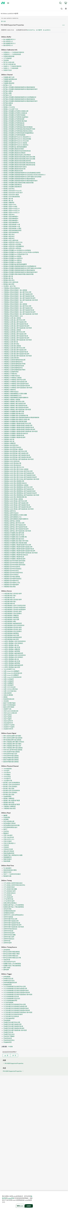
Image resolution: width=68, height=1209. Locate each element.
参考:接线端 (6, 976)
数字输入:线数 (7, 93)
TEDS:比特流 (7, 776)
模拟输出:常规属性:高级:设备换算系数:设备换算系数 (18, 274)
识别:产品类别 (7, 715)
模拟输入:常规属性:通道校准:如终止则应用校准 (17, 155)
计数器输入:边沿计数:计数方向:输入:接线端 (15, 469)
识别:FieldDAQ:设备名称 (10, 713)
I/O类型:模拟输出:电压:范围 (11, 635)
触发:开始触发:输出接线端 (10, 759)
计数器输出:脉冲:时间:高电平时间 (13, 572)
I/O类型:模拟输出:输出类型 (11, 639)
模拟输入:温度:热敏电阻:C (10, 220)
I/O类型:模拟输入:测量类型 (11, 615)
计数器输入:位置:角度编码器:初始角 (13, 366)
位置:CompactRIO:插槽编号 (11, 675)
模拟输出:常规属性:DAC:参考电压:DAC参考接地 (17, 250)
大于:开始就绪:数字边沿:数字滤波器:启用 (15, 988)
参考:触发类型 (7, 984)
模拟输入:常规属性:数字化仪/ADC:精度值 (15, 143)
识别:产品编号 (7, 719)
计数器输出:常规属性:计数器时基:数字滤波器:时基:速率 (19, 551)
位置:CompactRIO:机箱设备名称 (12, 677)
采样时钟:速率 (7, 943)
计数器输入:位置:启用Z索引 (11, 358)
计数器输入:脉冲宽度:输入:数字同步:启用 (15, 451)
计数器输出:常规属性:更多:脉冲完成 (13, 535)
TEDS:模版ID (6, 774)
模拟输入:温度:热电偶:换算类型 (12, 230)
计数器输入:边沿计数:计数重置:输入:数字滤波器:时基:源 (19, 491)
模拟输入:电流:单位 (9, 236)
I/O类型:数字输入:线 (9, 597)
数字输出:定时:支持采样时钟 (11, 790)
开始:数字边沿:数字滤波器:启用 (12, 1024)
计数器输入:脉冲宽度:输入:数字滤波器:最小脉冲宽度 (18, 459)
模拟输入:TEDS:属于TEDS (10, 109)
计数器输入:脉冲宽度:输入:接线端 (13, 449)
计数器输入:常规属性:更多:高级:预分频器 (15, 421)
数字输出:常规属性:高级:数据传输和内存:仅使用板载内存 (19, 97)
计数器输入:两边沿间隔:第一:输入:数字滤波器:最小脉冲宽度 (20, 300)
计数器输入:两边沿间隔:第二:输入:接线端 (15, 304)
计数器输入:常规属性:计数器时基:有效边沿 (15, 433)
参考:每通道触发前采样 (10, 982)
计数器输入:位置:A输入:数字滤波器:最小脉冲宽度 (17, 328)
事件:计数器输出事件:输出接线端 (12, 748)
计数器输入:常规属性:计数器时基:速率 (14, 437)
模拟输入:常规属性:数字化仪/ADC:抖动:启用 (16, 141)
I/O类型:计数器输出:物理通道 (11, 663)
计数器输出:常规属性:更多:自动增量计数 (15, 537)
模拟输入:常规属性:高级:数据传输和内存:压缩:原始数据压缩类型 (21, 173)
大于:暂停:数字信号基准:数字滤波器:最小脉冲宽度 (17, 1012)
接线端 (5, 697)
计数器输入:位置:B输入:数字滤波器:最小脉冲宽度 (17, 340)
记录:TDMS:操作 (8, 835)
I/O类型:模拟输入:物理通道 (11, 617)
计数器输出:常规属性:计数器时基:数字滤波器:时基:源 (18, 549)
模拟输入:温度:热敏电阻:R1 (11, 222)
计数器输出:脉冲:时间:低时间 (11, 566)
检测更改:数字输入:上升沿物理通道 (13, 905)
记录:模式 (6, 847)
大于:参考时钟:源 (8, 899)
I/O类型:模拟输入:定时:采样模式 (12, 613)
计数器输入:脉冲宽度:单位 (10, 445)
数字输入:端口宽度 (8, 788)
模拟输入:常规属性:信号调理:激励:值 (13, 123)
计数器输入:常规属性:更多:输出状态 (13, 413)
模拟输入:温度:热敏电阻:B (10, 218)
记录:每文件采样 (8, 849)
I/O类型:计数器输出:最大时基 (11, 661)
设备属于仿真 (7, 709)
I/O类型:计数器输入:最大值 (11, 645)
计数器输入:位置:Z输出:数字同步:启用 (14, 348)
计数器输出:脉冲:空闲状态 (10, 574)
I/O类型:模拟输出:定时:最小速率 (12, 629)
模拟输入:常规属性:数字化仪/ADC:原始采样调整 (17, 139)
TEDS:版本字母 (7, 780)
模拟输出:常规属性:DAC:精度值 (12, 256)
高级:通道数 (6, 861)
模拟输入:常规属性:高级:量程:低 (12, 184)
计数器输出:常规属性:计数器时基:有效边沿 (15, 555)
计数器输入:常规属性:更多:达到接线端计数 (15, 415)
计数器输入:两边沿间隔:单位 (11, 288)
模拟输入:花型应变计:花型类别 (12, 248)
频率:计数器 (6, 967)
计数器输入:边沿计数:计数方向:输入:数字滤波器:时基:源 (19, 475)
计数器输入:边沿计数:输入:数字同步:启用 (15, 501)
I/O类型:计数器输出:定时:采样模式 (13, 657)
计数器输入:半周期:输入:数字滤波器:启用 (15, 381)
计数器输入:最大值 (8, 439)
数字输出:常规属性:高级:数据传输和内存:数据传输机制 (19, 99)
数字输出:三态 (7, 95)
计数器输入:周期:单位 (9, 389)
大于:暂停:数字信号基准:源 (11, 1016)
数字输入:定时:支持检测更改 (11, 782)
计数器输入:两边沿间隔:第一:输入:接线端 (15, 290)
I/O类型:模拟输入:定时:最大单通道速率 (14, 607)
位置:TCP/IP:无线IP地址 (10, 691)
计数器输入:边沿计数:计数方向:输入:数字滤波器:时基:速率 (20, 477)
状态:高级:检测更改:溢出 (10, 827)
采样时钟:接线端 (8, 917)
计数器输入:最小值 (8, 441)
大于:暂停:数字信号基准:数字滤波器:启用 (15, 1006)
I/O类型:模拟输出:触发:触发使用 (12, 637)
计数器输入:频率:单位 (9, 511)
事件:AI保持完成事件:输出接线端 (12, 738)
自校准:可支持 (7, 70)
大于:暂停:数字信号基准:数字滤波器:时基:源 (16, 1008)
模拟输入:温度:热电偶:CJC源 (11, 226)
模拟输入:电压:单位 (9, 234)
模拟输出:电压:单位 (9, 280)
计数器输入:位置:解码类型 (10, 371)
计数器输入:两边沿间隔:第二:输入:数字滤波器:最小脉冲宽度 (20, 314)
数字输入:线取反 (8, 91)
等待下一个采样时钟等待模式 (12, 874)
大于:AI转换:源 (7, 895)
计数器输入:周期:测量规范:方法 (12, 395)
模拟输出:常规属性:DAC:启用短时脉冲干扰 (15, 254)
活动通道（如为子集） (10, 286)
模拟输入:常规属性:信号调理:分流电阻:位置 (15, 111)
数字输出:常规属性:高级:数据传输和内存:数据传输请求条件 (20, 101)
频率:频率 (6, 969)
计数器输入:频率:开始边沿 (10, 513)
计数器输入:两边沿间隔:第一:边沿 (13, 302)
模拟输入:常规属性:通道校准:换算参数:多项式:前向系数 (19, 157)
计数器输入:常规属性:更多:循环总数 (13, 411)
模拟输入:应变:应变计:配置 (11, 194)
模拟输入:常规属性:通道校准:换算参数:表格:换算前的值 (19, 163)
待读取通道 (6, 817)
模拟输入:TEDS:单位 (9, 107)
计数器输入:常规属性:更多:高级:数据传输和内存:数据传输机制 (21, 417)
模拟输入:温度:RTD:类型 (10, 206)
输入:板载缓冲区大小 (9, 39)
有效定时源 (6, 959)
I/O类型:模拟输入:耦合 (9, 621)
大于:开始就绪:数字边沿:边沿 (11, 998)
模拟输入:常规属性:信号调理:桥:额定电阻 (15, 121)
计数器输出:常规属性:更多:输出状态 (13, 539)
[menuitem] (60, 3)
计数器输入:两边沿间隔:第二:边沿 (13, 316)
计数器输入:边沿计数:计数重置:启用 (13, 481)
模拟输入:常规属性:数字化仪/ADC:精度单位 (15, 145)
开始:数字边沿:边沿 (9, 1034)
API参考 (39, 30)
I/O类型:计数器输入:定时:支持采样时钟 (14, 641)
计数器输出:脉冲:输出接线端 (11, 576)
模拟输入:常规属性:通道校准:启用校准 (14, 153)
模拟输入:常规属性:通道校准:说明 (13, 171)
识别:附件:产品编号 (9, 727)
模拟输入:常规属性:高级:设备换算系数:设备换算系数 (18, 182)
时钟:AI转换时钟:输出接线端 (11, 752)
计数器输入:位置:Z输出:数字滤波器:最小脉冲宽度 (17, 356)
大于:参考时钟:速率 (9, 901)
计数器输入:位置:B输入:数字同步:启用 (14, 332)
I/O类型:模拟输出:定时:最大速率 (12, 627)
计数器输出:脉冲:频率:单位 (11, 580)
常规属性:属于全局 (8, 77)
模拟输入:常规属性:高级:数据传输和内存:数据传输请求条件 (20, 180)
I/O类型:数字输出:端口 (9, 601)
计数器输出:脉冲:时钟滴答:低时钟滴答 (14, 561)
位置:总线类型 (7, 693)
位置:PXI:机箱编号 (8, 685)
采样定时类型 (7, 909)
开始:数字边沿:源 (8, 1032)
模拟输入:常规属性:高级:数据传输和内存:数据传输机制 (19, 178)
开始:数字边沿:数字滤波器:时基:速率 (13, 1028)
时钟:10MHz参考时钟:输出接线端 (12, 750)
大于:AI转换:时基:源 (9, 887)
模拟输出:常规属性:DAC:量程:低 (12, 260)
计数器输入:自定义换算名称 (11, 461)
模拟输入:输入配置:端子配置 (11, 800)
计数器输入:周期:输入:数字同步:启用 (13, 401)
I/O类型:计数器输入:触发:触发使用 (13, 653)
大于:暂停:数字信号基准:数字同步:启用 (14, 1004)
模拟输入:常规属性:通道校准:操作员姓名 (15, 167)
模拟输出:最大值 (8, 276)
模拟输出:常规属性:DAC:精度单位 (13, 258)
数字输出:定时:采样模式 (10, 792)
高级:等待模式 (7, 859)
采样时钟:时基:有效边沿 (10, 929)
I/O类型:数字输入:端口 (9, 595)
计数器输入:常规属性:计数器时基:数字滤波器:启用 (17, 425)
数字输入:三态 (7, 85)
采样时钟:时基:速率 (9, 933)
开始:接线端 (6, 1020)
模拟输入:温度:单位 (9, 214)
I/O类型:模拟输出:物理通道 (11, 633)
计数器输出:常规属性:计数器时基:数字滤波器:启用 (17, 547)
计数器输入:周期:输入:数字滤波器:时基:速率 (16, 407)
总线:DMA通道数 (8, 695)
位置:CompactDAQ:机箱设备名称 (12, 673)
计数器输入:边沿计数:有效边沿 (12, 465)
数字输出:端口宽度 (8, 794)
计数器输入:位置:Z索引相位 (11, 344)
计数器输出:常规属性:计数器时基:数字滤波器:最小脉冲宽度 (20, 553)
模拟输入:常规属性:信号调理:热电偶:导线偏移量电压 (18, 133)
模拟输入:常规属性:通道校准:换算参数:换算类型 (17, 161)
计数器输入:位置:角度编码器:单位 (13, 368)
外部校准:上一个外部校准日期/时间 (13, 52)
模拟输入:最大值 (8, 198)
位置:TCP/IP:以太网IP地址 (10, 689)
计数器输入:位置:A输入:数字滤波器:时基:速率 (16, 326)
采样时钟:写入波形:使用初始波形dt (13, 915)
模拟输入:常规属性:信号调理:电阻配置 (14, 135)
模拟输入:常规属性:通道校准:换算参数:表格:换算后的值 (19, 165)
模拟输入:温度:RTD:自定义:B (11, 210)
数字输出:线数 (7, 105)
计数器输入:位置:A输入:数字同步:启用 (14, 320)
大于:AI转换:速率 (8, 897)
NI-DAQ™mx (31, 30)
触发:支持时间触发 (8, 707)
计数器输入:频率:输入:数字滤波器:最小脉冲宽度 (17, 531)
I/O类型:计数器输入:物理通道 (11, 651)
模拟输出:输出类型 (8, 284)
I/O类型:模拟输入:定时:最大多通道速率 (14, 609)
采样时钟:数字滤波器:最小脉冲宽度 (13, 927)
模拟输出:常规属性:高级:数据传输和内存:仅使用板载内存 (19, 266)
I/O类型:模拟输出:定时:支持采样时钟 (13, 625)
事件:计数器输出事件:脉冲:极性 (12, 744)
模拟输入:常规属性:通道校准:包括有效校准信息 (17, 151)
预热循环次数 (7, 876)
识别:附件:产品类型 (9, 725)
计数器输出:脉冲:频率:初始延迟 (12, 578)
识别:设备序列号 (8, 723)
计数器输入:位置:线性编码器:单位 (13, 362)
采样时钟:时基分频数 (9, 935)
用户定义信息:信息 (8, 62)
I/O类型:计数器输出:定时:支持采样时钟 (14, 655)
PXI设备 (10, 1046)
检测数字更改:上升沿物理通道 (12, 963)
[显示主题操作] (63, 25)
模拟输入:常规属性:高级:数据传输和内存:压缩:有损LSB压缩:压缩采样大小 (24, 175)
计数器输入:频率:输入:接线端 (11, 521)
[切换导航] (66, 8)
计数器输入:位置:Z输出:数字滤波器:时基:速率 (16, 354)
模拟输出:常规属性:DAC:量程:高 (12, 262)
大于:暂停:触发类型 (9, 1018)
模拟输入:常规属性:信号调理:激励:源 (13, 125)
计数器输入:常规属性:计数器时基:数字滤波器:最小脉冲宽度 (20, 431)
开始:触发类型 (7, 1042)
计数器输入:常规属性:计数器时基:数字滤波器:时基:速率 (19, 429)
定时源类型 (6, 950)
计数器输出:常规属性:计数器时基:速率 (14, 559)
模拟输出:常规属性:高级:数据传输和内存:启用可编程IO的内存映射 (22, 268)
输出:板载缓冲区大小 (9, 43)
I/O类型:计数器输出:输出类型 (11, 667)
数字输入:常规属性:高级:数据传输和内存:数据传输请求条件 (20, 89)
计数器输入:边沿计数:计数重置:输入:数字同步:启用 (18, 487)
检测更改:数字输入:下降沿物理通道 (13, 907)
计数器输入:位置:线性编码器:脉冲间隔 (14, 364)
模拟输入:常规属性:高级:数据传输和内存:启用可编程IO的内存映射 (22, 176)
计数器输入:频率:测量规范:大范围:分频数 (15, 515)
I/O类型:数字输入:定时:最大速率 (12, 593)
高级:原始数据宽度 (8, 853)
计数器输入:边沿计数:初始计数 (12, 463)
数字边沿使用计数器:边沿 (10, 955)
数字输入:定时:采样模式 (10, 786)
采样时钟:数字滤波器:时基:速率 (12, 925)
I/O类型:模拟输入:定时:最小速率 (12, 611)
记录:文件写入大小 (8, 839)
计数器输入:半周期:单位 (10, 373)
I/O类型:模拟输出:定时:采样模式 (12, 631)
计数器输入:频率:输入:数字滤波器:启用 (14, 525)
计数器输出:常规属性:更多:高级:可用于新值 (15, 541)
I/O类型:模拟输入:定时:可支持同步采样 (14, 605)
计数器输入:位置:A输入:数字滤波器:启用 (14, 322)
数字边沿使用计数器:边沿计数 (12, 957)
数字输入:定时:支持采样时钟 (11, 784)
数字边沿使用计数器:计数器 (11, 953)
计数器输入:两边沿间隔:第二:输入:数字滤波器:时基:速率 (19, 312)
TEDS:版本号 (7, 778)
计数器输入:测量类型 (9, 443)
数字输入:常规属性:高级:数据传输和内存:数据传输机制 (19, 87)
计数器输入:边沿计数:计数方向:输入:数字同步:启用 (18, 471)
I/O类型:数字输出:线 (9, 603)
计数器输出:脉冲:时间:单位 (11, 570)
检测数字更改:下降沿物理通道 (12, 965)
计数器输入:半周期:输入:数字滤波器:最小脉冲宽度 (17, 387)
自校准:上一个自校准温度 (10, 68)
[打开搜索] (61, 8)
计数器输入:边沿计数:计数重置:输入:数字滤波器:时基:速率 (20, 493)
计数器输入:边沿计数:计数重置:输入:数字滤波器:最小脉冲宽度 (21, 495)
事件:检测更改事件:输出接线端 (12, 740)
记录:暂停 (6, 845)
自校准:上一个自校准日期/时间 (12, 66)
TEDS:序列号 (7, 772)
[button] (33, 21)
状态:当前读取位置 (8, 821)
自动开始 (6, 831)
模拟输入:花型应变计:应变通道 (12, 244)
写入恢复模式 (7, 868)
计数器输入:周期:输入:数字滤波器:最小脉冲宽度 (17, 409)
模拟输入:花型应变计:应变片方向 (12, 242)
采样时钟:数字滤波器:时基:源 (11, 923)
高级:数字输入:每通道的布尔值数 (12, 855)
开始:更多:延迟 (7, 1038)
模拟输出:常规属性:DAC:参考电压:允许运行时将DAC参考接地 (21, 252)
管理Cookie (20, 1206)
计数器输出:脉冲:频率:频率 (11, 584)
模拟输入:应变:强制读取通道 (11, 196)
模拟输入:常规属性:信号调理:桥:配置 (13, 119)
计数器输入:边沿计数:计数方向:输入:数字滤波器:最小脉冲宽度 (21, 479)
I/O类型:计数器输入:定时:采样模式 (13, 643)
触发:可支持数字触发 (9, 703)
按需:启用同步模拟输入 (10, 903)
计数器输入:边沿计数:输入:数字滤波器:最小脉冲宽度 (18, 509)
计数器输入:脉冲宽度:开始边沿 (12, 447)
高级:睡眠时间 (7, 857)
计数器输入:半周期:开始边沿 (11, 375)
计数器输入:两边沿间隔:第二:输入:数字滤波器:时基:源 (18, 310)
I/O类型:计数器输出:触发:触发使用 (13, 665)
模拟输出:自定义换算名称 (10, 282)
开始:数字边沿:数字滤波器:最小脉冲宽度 (15, 1030)
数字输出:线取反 (8, 103)
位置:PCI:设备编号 (8, 681)
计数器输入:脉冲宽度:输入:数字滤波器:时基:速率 (17, 457)
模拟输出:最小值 (8, 278)
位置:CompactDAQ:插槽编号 (11, 671)
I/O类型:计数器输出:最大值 (11, 659)
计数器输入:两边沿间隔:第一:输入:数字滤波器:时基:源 (18, 296)
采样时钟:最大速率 (8, 937)
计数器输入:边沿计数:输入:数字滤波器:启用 (15, 503)
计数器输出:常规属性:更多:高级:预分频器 (15, 543)
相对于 (5, 829)
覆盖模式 (6, 833)
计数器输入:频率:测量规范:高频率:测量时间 (15, 519)
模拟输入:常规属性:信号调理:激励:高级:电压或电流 (18, 131)
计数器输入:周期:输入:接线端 (11, 399)
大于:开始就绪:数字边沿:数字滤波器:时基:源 (16, 990)
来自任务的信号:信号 (9, 961)
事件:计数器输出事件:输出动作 (12, 746)
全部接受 (29, 1206)
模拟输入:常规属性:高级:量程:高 (12, 186)
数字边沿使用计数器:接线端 (11, 951)
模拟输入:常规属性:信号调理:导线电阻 (14, 115)
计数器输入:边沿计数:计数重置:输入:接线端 (15, 485)
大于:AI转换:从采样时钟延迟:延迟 (12, 883)
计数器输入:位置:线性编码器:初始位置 (14, 360)
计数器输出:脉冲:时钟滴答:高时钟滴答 (14, 564)
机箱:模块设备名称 (8, 699)
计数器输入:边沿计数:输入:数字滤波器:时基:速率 (17, 507)
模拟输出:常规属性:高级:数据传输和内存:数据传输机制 (19, 270)
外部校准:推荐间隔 (8, 56)
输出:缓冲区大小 (8, 45)
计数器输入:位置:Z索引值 (10, 342)
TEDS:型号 (6, 770)
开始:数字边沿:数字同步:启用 (11, 1022)
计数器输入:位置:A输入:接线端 (12, 318)
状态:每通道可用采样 (9, 823)
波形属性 (6, 819)
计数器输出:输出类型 (9, 586)
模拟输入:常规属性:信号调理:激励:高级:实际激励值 (18, 127)
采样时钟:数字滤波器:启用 (10, 921)
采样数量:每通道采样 (9, 911)
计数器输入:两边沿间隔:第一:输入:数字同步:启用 (17, 292)
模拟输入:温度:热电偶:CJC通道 (12, 228)
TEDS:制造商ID (7, 768)
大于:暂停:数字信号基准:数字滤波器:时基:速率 (16, 1010)
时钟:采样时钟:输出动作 (10, 754)
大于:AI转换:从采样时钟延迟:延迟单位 (14, 885)
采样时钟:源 (6, 941)
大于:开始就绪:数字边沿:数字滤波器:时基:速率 (16, 992)
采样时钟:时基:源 (8, 931)
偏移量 (5, 815)
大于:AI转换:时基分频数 (10, 889)
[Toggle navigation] (10, 3)
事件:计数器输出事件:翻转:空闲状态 (13, 742)
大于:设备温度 (7, 58)
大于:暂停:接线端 (8, 1002)
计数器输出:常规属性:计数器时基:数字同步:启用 (17, 545)
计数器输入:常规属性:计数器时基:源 (13, 435)
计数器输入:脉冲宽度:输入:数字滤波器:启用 (15, 453)
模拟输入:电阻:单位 (9, 238)
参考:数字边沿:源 (8, 978)
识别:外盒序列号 (8, 721)
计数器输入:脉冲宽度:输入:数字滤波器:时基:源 (16, 455)
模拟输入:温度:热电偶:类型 (11, 232)
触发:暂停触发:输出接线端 (10, 761)
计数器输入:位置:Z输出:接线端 (12, 346)
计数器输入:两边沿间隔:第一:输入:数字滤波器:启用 (18, 294)
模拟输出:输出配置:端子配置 (11, 804)
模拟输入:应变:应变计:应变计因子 (13, 192)
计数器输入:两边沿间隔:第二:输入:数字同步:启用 (17, 306)
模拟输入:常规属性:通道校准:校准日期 (14, 169)
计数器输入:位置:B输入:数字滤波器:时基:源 (15, 336)
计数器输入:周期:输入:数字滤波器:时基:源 (15, 405)
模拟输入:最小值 (8, 200)
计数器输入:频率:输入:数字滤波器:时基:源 (15, 527)
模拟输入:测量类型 (8, 202)
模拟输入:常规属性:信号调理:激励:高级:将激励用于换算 (19, 129)
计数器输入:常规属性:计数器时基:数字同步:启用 (17, 423)
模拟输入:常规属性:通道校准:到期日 (13, 149)
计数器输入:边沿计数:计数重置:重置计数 (15, 497)
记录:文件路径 (7, 841)
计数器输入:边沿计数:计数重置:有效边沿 (15, 483)
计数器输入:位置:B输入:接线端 (12, 330)
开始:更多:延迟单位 (9, 1040)
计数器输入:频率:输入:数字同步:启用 (13, 523)
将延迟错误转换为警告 (10, 870)
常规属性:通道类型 (8, 83)
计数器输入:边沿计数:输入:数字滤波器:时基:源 (16, 505)
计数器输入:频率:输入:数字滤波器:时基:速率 (16, 529)
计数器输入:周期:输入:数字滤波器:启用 (14, 403)
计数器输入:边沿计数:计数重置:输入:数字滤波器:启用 (18, 489)
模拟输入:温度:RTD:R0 (9, 204)
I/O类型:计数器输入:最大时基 (11, 647)
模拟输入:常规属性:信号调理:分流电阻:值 (15, 113)
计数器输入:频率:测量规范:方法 (12, 517)
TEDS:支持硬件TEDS (9, 669)
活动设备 (6, 60)
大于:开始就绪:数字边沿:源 (11, 996)
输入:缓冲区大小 (8, 41)
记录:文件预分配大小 (9, 843)
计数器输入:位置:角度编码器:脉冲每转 (14, 370)
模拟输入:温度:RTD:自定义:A (11, 208)
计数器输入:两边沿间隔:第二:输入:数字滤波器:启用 (18, 308)
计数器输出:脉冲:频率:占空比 (11, 582)
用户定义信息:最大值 (9, 64)
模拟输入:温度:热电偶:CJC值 (11, 224)
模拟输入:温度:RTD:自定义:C (11, 212)
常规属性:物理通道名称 (10, 79)
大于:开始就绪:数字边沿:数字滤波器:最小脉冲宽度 (17, 994)
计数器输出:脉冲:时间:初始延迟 (12, 568)
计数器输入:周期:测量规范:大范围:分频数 (15, 393)
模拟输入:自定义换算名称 (10, 240)
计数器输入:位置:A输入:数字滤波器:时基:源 (15, 324)
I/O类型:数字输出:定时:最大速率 (12, 599)
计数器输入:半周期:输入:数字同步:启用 (14, 379)
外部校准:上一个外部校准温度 (12, 54)
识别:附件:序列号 (8, 729)
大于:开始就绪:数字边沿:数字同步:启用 (14, 986)
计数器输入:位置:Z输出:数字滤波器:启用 (14, 350)
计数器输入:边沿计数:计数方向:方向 (13, 467)
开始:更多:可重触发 (9, 1036)
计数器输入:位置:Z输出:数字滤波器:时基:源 (15, 352)
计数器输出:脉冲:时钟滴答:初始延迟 (13, 563)
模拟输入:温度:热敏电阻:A (10, 216)
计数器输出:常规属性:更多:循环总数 (13, 533)
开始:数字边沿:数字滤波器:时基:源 (13, 1026)
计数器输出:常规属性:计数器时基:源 (13, 557)
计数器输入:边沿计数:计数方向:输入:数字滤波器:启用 (18, 473)
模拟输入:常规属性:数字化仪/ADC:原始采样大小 (17, 137)
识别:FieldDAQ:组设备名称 (10, 711)
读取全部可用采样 (8, 851)
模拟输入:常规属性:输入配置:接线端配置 (15, 147)
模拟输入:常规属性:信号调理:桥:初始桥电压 (15, 117)
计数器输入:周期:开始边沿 (10, 391)
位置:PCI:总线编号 (8, 679)
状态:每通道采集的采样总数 (11, 825)
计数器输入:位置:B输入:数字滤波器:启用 (14, 334)
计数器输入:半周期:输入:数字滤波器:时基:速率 (16, 385)
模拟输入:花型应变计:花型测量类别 (13, 246)
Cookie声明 (10, 1198)
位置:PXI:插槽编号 (8, 683)
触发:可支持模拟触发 (9, 705)
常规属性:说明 (7, 81)
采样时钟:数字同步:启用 (10, 919)
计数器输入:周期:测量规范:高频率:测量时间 (15, 397)
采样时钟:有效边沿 (8, 939)
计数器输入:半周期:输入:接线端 (12, 377)
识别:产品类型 (7, 717)
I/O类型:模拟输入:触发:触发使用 (12, 623)
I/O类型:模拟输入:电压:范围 (11, 619)
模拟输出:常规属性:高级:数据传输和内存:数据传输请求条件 (20, 272)
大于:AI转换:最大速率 (9, 891)
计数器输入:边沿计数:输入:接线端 (13, 499)
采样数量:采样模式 (8, 913)
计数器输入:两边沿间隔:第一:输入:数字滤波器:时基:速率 (19, 298)
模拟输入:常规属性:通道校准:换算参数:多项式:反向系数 (19, 159)
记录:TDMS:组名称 (8, 837)
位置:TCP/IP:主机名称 (9, 687)
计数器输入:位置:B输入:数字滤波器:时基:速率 (16, 338)
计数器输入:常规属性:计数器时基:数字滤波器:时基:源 (18, 427)
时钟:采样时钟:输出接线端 (10, 756)
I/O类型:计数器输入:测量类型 (11, 649)
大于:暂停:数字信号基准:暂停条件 (13, 1014)
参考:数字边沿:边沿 (9, 980)
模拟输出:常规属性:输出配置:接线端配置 (15, 264)
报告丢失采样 (7, 872)
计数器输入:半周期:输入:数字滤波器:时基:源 (16, 383)
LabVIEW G (47, 30)
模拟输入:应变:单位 (9, 188)
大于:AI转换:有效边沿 (9, 893)
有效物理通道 (7, 796)
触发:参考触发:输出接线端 (10, 757)
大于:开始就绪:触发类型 (10, 1000)
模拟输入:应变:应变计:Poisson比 (12, 190)
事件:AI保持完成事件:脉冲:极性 (12, 736)
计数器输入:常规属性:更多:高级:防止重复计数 (16, 419)
